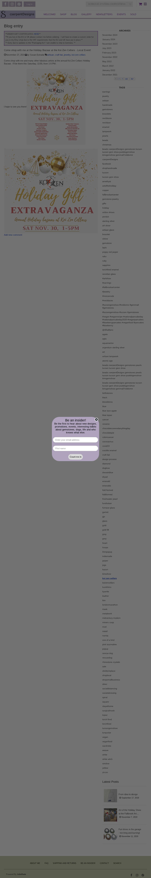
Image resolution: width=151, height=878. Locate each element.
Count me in (75, 457)
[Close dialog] (96, 419)
